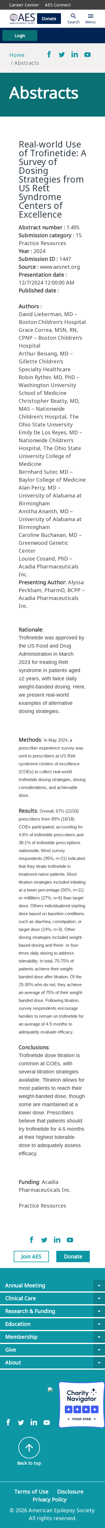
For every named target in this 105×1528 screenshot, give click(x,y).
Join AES (31, 1256)
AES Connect (58, 5)
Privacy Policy (49, 1499)
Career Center (24, 5)
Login (20, 35)
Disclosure (70, 1491)
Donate (49, 18)
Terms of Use (31, 1491)
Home (16, 54)
